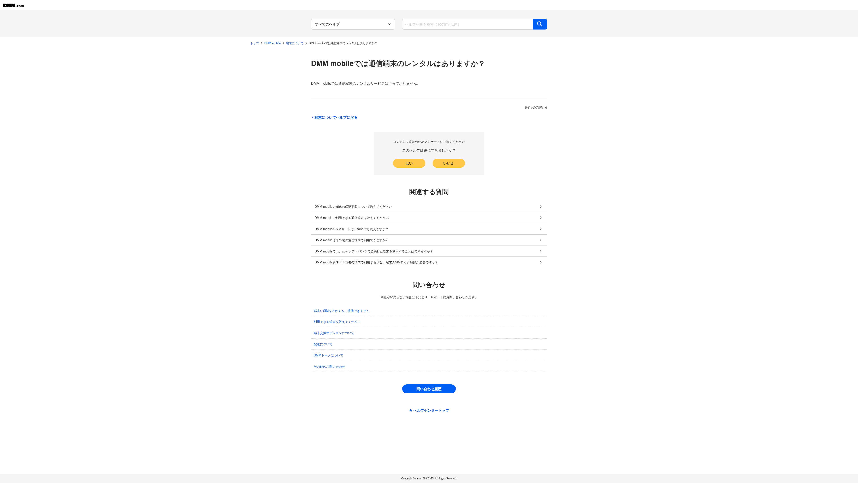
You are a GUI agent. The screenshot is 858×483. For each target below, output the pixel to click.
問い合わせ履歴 (429, 388)
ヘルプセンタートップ (431, 410)
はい (409, 163)
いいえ (448, 163)
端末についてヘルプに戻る (336, 117)
